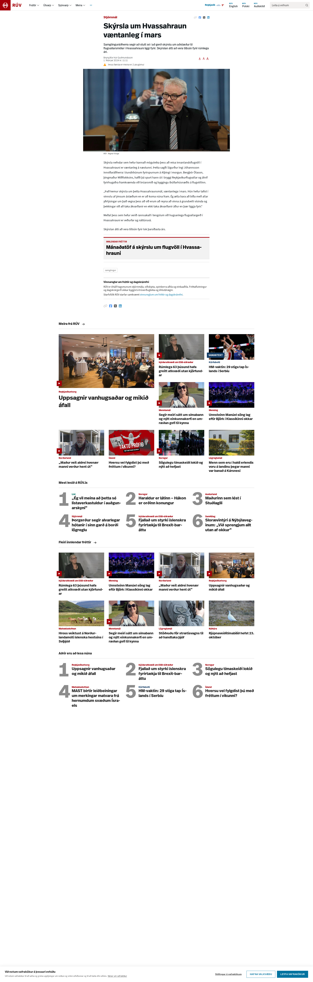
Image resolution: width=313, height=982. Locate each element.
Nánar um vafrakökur (117, 976)
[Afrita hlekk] (195, 18)
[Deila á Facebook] (200, 18)
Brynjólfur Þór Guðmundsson (118, 58)
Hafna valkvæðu (261, 974)
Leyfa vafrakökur (292, 974)
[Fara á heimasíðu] (13, 5)
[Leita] (306, 5)
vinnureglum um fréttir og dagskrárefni (161, 294)
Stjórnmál (110, 17)
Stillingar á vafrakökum (228, 974)
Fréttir (32, 5)
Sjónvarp (63, 5)
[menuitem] (38, 5)
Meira (79, 5)
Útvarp (47, 5)
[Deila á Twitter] (204, 18)
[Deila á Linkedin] (208, 18)
